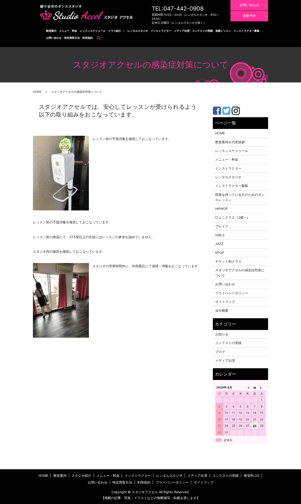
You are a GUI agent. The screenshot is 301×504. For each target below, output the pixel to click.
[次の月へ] (261, 387)
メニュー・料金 (68, 30)
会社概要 (221, 310)
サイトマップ (225, 302)
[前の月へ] (247, 387)
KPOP (219, 253)
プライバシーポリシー (231, 293)
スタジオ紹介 (81, 475)
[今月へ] (254, 387)
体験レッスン (223, 30)
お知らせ (221, 334)
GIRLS (220, 235)
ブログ (220, 352)
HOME (37, 91)
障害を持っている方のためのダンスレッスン (240, 197)
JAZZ (219, 244)
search (98, 37)
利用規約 (87, 37)
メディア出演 (182, 30)
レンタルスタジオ (137, 30)
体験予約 (249, 16)
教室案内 (51, 30)
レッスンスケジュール (93, 30)
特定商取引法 (72, 37)
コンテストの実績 (202, 30)
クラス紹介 (114, 30)
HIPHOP (221, 209)
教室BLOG (251, 475)
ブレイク (221, 226)
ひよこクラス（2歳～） (232, 217)
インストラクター (161, 30)
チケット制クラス (228, 261)
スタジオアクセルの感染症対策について (240, 272)
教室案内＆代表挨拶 (230, 142)
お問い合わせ (54, 37)
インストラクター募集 (246, 30)
